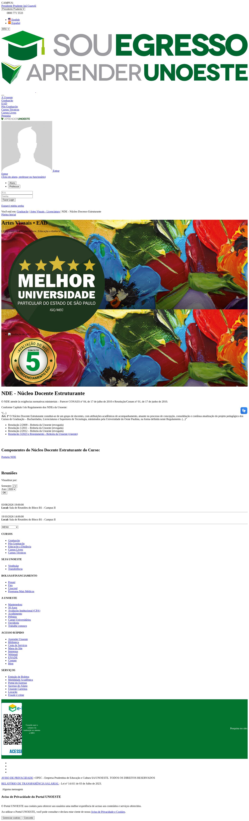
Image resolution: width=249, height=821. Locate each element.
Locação (12, 692)
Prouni (11, 582)
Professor (14, 186)
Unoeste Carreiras (17, 688)
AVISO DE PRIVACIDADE (17, 777)
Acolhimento (15, 613)
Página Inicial (8, 214)
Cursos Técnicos (17, 552)
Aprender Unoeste (18, 639)
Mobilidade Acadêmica (20, 679)
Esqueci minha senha (12, 205)
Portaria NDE (8, 457)
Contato (12, 660)
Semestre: (6, 485)
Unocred (12, 588)
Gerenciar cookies (11, 818)
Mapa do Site (15, 648)
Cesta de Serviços (17, 645)
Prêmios (12, 616)
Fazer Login (8, 200)
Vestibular (13, 565)
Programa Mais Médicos (21, 591)
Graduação (22, 211)
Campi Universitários (19, 619)
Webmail (13, 654)
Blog (10, 663)
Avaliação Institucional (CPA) (24, 610)
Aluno (12, 183)
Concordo (28, 818)
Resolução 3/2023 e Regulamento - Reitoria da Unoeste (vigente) (43, 434)
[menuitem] (124, 97)
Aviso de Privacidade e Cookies (108, 811)
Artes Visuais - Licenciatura (45, 211)
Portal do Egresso (17, 682)
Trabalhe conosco (17, 625)
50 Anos (12, 607)
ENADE (13, 657)
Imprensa (13, 651)
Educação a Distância (19, 546)
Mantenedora (15, 604)
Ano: (4, 489)
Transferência (15, 568)
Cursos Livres (15, 549)
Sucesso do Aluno (17, 685)
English (15, 19)
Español (15, 23)
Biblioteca (13, 642)
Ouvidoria (13, 622)
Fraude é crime (16, 695)
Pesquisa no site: (239, 728)
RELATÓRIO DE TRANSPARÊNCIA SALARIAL (30, 783)
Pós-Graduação (16, 543)
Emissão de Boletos (18, 676)
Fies (10, 585)
